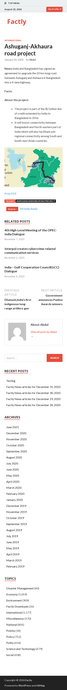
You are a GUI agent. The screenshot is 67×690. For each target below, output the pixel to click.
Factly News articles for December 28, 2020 (33, 405)
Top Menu (14, 3)
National (11, 624)
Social (10, 655)
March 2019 (13, 560)
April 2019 (12, 554)
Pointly (10, 630)
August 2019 (14, 530)
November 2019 (16, 511)
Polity (10, 642)
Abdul (32, 59)
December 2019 (16, 505)
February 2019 (15, 566)
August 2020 (14, 457)
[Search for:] (33, 358)
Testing (10, 380)
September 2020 (16, 451)
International (12, 40)
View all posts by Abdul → (44, 334)
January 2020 (14, 499)
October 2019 (15, 518)
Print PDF (10, 193)
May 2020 (12, 475)
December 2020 (16, 433)
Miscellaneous (15, 618)
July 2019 (12, 536)
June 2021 (12, 427)
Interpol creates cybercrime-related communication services (30, 251)
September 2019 (16, 524)
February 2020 (15, 493)
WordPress (24, 685)
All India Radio (29, 208)
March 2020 (13, 487)
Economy (12, 594)
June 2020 (12, 469)
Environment (14, 600)
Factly (16, 21)
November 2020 (16, 439)
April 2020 (12, 481)
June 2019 (12, 542)
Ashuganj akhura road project (35, 201)
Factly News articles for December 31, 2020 (33, 386)
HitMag (40, 685)
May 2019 (12, 548)
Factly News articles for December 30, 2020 (33, 393)
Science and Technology (20, 648)
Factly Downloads (17, 606)
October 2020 (15, 445)
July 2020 (12, 463)
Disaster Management (20, 588)
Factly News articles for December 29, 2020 (33, 399)
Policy (10, 636)
